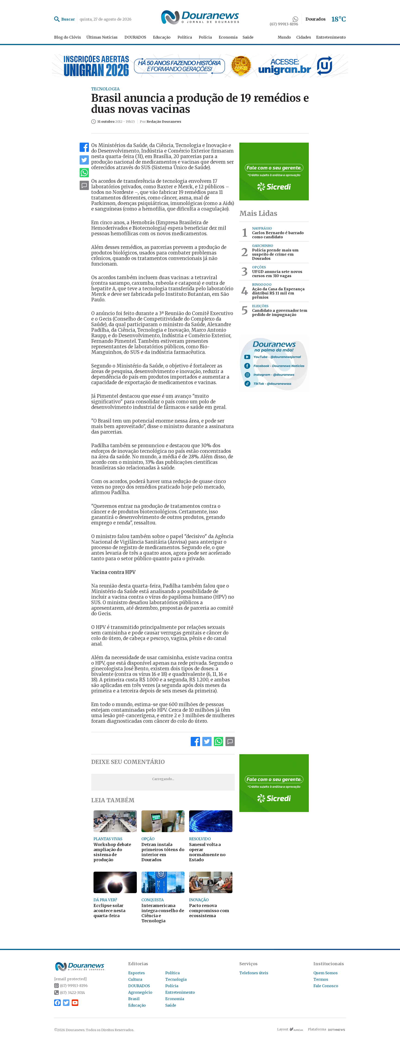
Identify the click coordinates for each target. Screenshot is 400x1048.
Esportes (136, 973)
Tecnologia (176, 979)
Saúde (248, 37)
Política (185, 37)
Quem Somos (325, 973)
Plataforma (317, 1029)
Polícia (205, 37)
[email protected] (70, 979)
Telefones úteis (253, 973)
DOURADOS (135, 37)
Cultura (135, 979)
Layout (282, 1029)
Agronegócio (140, 992)
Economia (228, 37)
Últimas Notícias (102, 37)
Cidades (303, 37)
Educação (162, 37)
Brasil (134, 998)
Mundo (284, 37)
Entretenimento (331, 37)
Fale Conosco (325, 986)
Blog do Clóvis (67, 37)
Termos (320, 979)
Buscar (68, 19)
